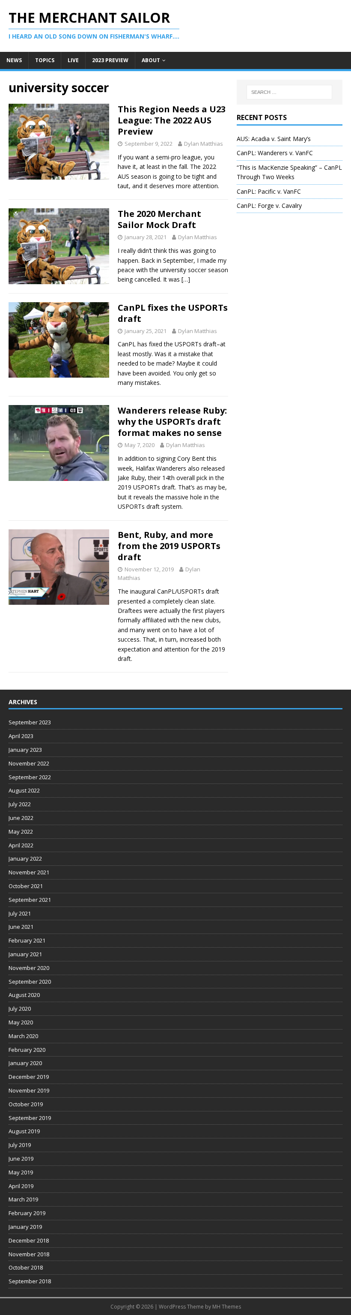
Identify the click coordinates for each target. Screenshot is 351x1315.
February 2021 (27, 940)
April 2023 (21, 736)
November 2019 (29, 1090)
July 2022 (20, 804)
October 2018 (26, 1267)
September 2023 (30, 722)
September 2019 (30, 1118)
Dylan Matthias (203, 143)
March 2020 (23, 1036)
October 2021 (26, 886)
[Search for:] (289, 92)
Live (73, 60)
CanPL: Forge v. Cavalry (269, 205)
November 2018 (29, 1254)
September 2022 (30, 777)
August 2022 (24, 790)
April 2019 (21, 1186)
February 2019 (27, 1213)
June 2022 (21, 818)
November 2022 (29, 763)
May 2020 (21, 1022)
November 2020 (29, 968)
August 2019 (24, 1131)
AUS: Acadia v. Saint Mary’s (274, 139)
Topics (44, 60)
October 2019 (26, 1104)
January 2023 (25, 750)
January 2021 (25, 954)
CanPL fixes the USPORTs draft (173, 313)
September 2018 (30, 1281)
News (14, 60)
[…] (185, 279)
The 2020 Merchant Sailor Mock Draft (159, 219)
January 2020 (25, 1063)
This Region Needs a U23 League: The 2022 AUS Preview (172, 120)
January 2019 (25, 1227)
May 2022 (21, 831)
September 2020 (30, 981)
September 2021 (30, 900)
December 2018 (29, 1240)
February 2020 (27, 1050)
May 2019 (21, 1172)
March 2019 (23, 1199)
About (151, 60)
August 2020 (24, 995)
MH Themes (226, 1306)
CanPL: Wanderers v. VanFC (275, 153)
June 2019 (21, 1158)
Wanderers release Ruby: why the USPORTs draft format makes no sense (172, 421)
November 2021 (29, 872)
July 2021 (20, 913)
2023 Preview (110, 60)
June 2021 (21, 927)
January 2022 (25, 858)
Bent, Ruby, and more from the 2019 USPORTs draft (169, 546)
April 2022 (21, 845)
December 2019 (29, 1077)
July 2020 (20, 1008)
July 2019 (20, 1145)
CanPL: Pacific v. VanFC (269, 191)
